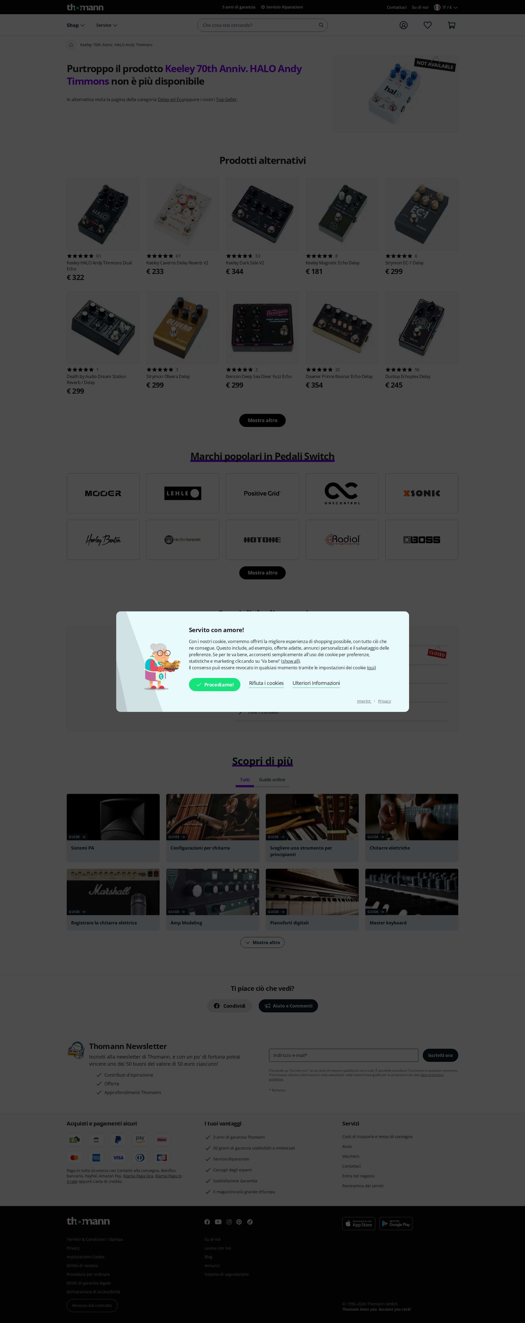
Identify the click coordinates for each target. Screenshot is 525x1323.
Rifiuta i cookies (266, 683)
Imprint (364, 701)
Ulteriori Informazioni (316, 683)
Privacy (384, 701)
